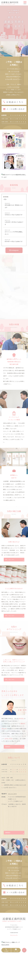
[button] (13, 250)
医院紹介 (8, 832)
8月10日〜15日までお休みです (14, 241)
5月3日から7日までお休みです (13, 214)
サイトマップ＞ (14, 935)
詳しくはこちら (9, 559)
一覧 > (5, 199)
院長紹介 (8, 746)
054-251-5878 (12, 794)
